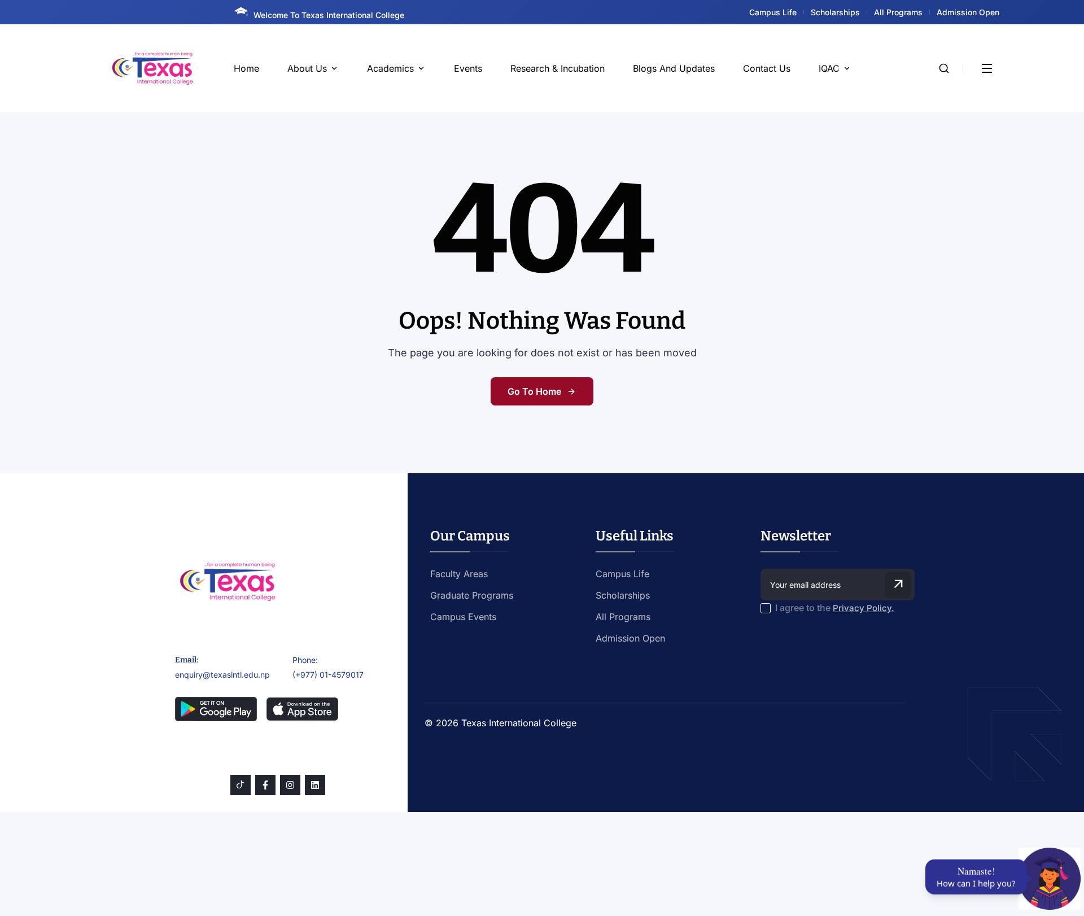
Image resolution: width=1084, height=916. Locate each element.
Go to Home (534, 391)
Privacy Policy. (863, 608)
